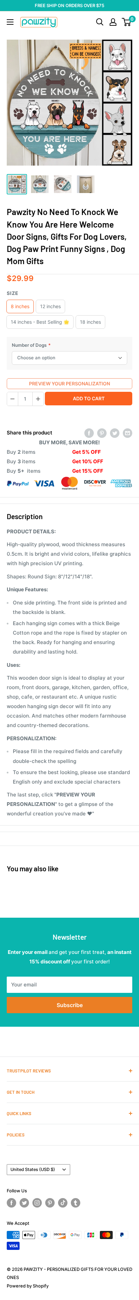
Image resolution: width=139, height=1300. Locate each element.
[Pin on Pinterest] (102, 433)
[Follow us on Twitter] (24, 1203)
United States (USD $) (32, 1169)
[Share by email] (127, 433)
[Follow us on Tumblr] (75, 1203)
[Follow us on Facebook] (11, 1203)
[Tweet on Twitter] (114, 433)
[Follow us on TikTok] (62, 1203)
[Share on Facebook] (89, 433)
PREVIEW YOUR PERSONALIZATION (69, 383)
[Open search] (100, 22)
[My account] (113, 22)
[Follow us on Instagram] (37, 1203)
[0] (126, 22)
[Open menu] (10, 22)
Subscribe (70, 1005)
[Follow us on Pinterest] (50, 1203)
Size (13, 293)
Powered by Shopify (28, 1285)
